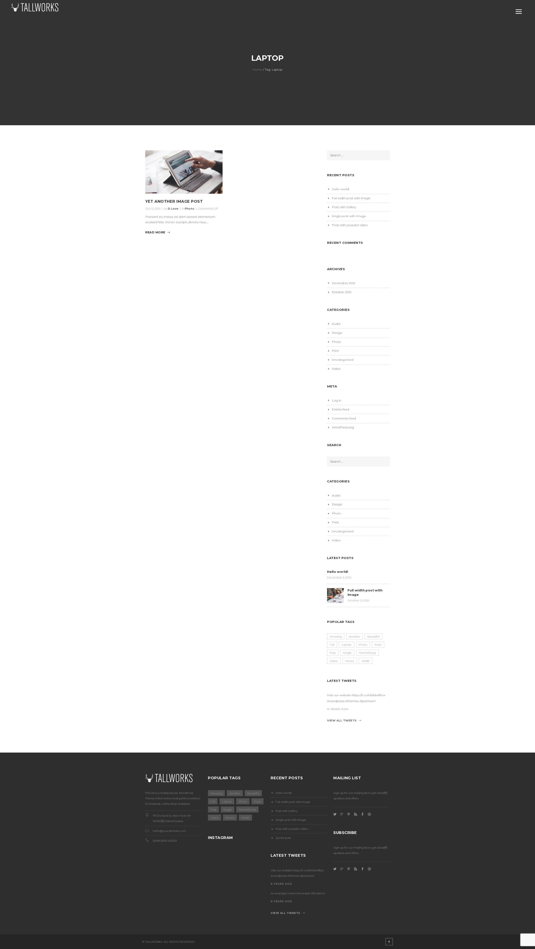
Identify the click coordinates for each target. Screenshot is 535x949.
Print (335, 351)
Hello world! (340, 189)
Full (332, 644)
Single (347, 652)
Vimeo (349, 661)
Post (333, 652)
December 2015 (343, 283)
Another (354, 636)
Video (336, 369)
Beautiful (373, 636)
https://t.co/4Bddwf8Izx (368, 695)
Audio (336, 324)
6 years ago (338, 709)
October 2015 (341, 292)
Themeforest (367, 652)
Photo (189, 208)
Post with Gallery (344, 207)
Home (257, 69)
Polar (378, 644)
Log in (336, 400)
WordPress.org (343, 427)
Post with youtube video (350, 225)
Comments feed (344, 418)
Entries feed (340, 409)
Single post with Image (349, 216)
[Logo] (40, 11)
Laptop (347, 644)
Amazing (336, 636)
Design (337, 333)
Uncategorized (342, 360)
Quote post (283, 837)
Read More (155, 232)
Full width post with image (351, 198)
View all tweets (342, 720)
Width (366, 661)
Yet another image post (174, 201)
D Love (173, 208)
